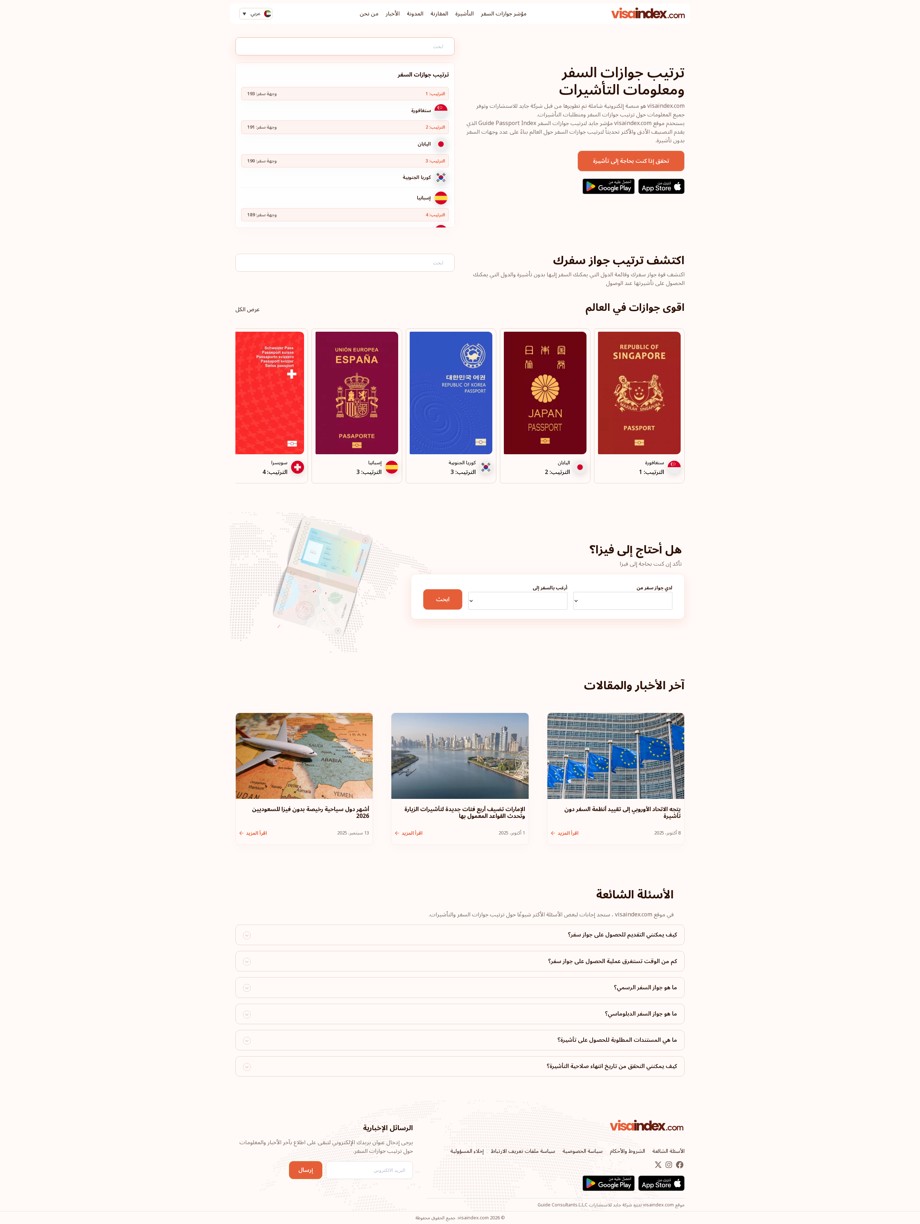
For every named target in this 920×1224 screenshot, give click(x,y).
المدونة (415, 14)
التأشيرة (464, 14)
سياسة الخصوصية (582, 1151)
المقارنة (439, 14)
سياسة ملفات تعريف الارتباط (523, 1151)
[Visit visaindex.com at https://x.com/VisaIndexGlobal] (658, 1165)
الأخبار (393, 14)
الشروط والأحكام (627, 1151)
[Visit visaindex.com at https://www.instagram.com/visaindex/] (668, 1165)
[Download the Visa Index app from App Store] (661, 186)
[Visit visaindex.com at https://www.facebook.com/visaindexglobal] (679, 1165)
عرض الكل (247, 309)
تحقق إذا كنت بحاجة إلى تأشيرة (631, 161)
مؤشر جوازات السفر (503, 14)
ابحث (443, 599)
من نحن (369, 14)
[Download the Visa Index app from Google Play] (609, 186)
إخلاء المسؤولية (467, 1151)
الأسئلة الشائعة (668, 1151)
